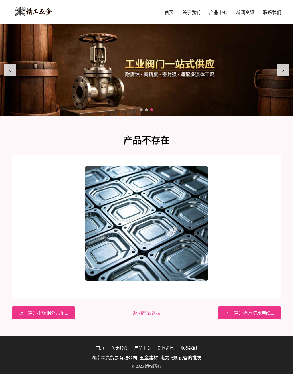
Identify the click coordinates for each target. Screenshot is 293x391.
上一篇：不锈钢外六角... (43, 313)
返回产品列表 (146, 313)
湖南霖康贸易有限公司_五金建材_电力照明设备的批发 (146, 357)
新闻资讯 (245, 12)
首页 (169, 12)
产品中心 (218, 12)
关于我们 (191, 12)
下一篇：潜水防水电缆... (249, 313)
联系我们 (272, 12)
